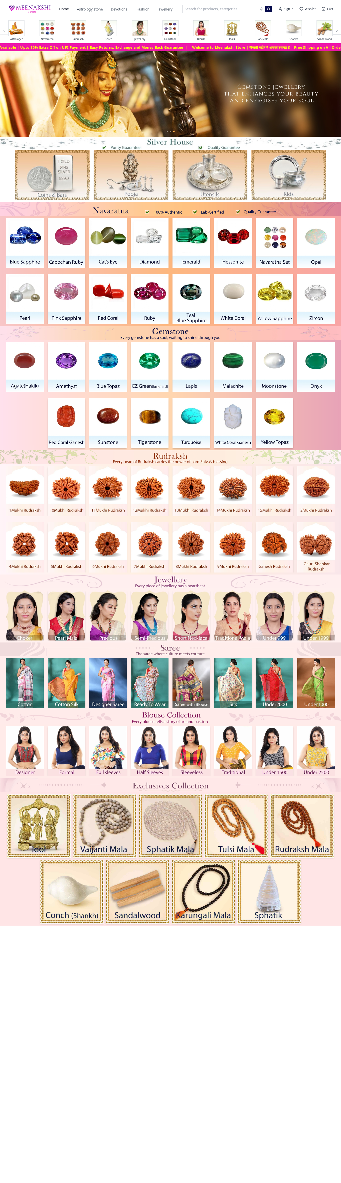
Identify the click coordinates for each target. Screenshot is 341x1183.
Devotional (120, 9)
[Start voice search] (261, 9)
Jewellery (165, 9)
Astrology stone (90, 9)
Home (64, 8)
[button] (52, 175)
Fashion (143, 9)
